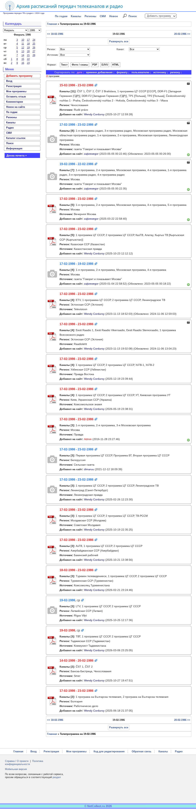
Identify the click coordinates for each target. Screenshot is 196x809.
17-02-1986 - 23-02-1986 (76, 124)
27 (34, 51)
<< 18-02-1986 (55, 33)
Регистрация (51, 751)
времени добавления (99, 72)
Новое (113, 16)
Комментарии (14, 101)
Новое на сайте (15, 106)
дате (79, 72)
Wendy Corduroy (94, 114)
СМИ (103, 16)
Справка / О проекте (17, 761)
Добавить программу (159, 15)
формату (122, 72)
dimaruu (89, 469)
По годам (61, 16)
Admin (88, 439)
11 (22, 43)
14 (22, 55)
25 (34, 43)
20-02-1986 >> (182, 33)
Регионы (90, 16)
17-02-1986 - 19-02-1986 (76, 263)
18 (28, 43)
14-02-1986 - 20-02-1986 (76, 660)
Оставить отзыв (16, 96)
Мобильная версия (16, 769)
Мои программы (16, 91)
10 (22, 39)
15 (22, 59)
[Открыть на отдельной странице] (95, 85)
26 (34, 47)
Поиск (132, 16)
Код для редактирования (109, 751)
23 (28, 62)
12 (22, 47)
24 (34, 39)
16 (22, 62)
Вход (33, 751)
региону (175, 72)
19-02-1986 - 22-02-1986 (76, 164)
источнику (159, 72)
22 (28, 59)
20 (28, 51)
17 (28, 39)
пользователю (140, 72)
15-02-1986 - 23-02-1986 (76, 85)
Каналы (76, 16)
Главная (52, 23)
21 (28, 55)
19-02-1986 (67, 600)
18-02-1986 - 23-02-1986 (76, 570)
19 (28, 47)
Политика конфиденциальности (24, 763)
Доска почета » (17, 155)
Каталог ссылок (15, 138)
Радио (10, 127)
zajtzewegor (91, 153)
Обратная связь (141, 751)
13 (22, 51)
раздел (57, 777)
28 (34, 55)
